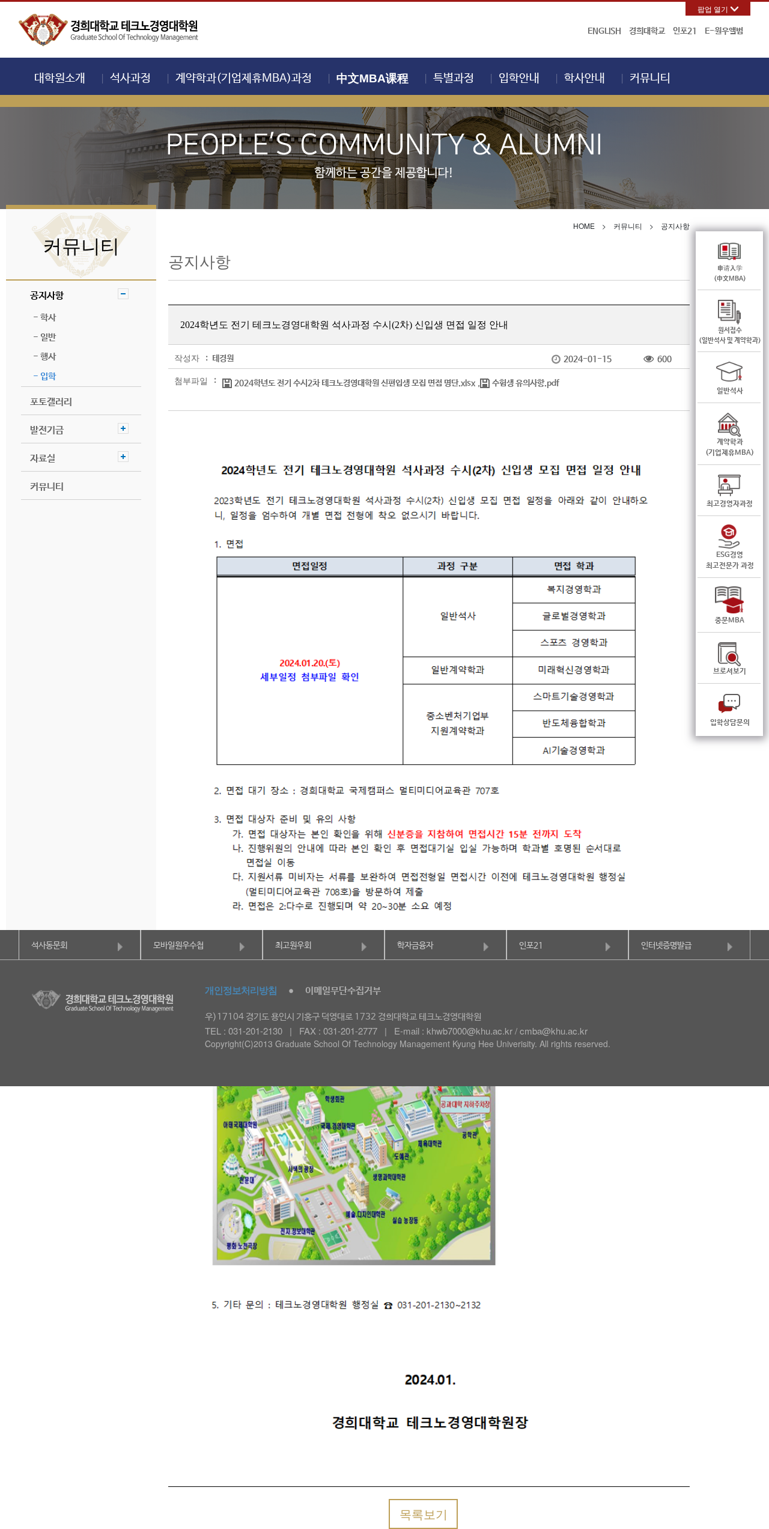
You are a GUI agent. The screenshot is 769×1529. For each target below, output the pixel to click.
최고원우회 (293, 945)
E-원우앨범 (724, 31)
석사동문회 (49, 945)
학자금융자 (415, 945)
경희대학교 (647, 31)
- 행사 (44, 356)
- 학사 (44, 317)
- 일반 (44, 337)
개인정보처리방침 (241, 990)
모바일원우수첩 (178, 945)
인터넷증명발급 (666, 945)
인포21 (685, 31)
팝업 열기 (713, 9)
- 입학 (44, 376)
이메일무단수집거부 (343, 991)
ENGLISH (604, 31)
